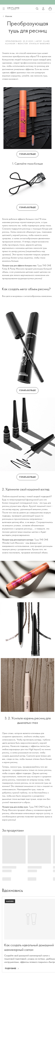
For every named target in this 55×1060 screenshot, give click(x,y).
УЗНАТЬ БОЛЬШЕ (27, 154)
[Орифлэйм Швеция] (13, 8)
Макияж (8, 16)
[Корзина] (50, 8)
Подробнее (10, 968)
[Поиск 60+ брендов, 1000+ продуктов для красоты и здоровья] (37, 9)
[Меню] (3, 8)
